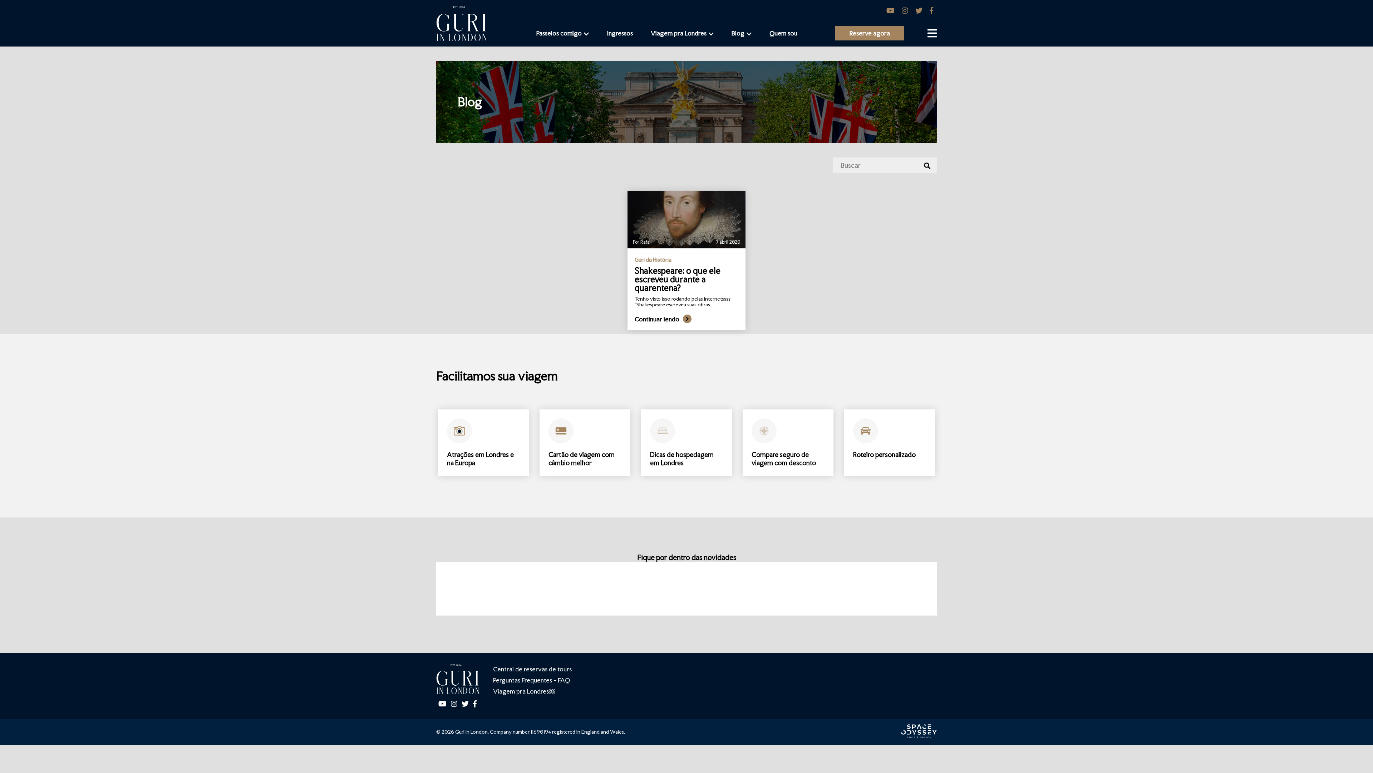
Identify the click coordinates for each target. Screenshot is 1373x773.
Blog (738, 33)
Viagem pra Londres (679, 33)
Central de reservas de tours (532, 669)
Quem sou (783, 33)
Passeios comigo (559, 33)
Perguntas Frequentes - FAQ (531, 680)
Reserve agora (870, 33)
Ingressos (620, 33)
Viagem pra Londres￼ (524, 691)
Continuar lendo (657, 319)
